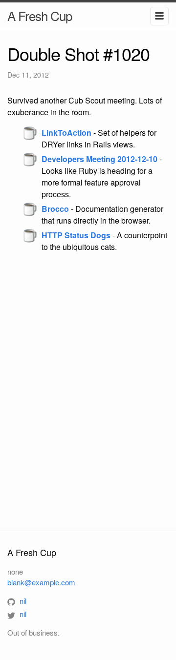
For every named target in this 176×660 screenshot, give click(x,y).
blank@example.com (41, 582)
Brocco (55, 208)
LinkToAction (66, 132)
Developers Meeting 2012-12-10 (99, 159)
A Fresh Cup (39, 15)
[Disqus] (88, 391)
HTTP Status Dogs (76, 235)
